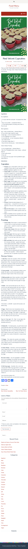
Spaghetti (3, 518)
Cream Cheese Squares (6, 449)
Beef (2, 460)
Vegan (2, 527)
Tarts (2, 523)
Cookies (3, 482)
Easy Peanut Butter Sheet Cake (8, 452)
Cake (7, 385)
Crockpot (3, 484)
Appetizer (3, 458)
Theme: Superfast (22, 546)
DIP (2, 491)
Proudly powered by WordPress (9, 546)
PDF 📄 (16, 65)
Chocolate (3, 479)
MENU (24, 13)
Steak (2, 520)
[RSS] (14, 1)
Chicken (3, 477)
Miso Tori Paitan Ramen (21, 390)
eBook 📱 (23, 65)
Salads (2, 513)
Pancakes (3, 503)
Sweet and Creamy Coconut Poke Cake (10, 442)
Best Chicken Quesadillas (7, 390)
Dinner (2, 489)
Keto (2, 499)
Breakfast (3, 465)
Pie (2, 506)
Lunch (2, 501)
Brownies (3, 467)
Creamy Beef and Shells (6, 447)
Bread (2, 463)
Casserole (3, 475)
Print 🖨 (9, 65)
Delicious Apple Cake (6, 444)
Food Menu (14, 6)
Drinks (2, 494)
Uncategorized (4, 525)
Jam (2, 496)
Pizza (2, 508)
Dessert (3, 487)
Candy (2, 472)
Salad (2, 511)
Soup (2, 515)
